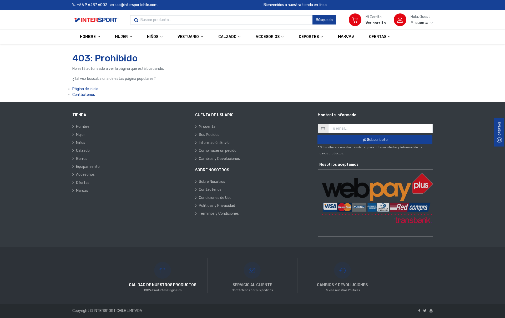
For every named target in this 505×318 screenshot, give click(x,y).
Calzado (83, 150)
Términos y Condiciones (219, 213)
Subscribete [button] (377, 140)
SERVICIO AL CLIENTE (252, 285)
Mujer (80, 135)
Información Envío (214, 142)
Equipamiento (88, 166)
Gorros (81, 158)
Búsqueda (324, 20)
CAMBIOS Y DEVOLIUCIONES (342, 285)
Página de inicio (85, 89)
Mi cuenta (207, 126)
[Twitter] (425, 311)
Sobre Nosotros (212, 181)
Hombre (82, 126)
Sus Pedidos (209, 135)
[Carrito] (355, 19)
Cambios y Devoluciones (219, 158)
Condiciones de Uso (215, 197)
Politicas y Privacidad (217, 205)
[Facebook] (419, 311)
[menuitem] (346, 37)
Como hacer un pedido (217, 150)
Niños (80, 142)
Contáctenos (83, 94)
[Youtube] (431, 311)
